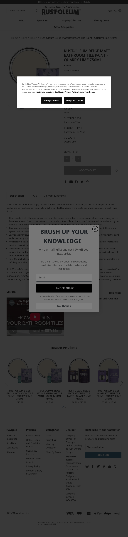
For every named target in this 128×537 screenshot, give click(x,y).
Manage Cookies (51, 100)
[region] (64, 92)
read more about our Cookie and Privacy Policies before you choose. (65, 92)
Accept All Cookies (74, 100)
